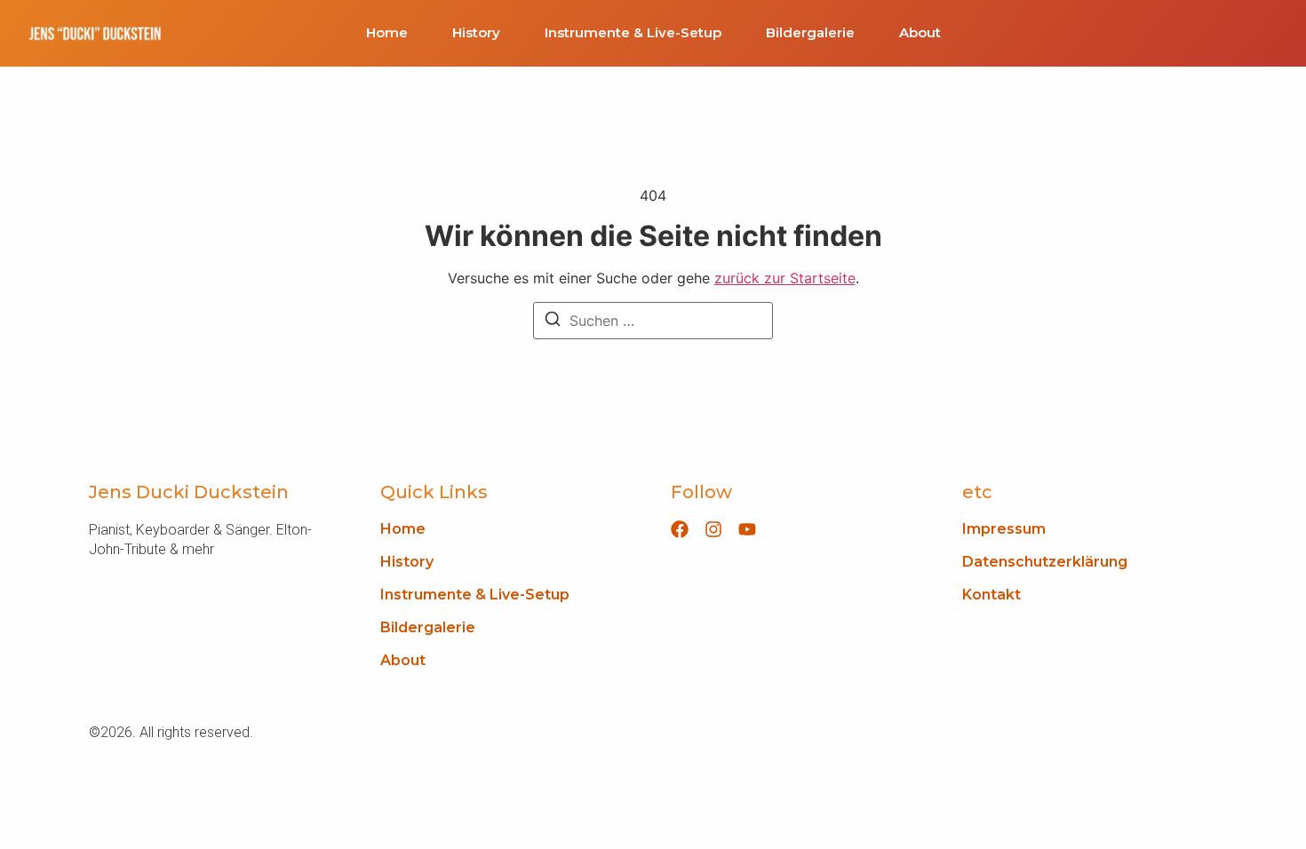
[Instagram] (713, 529)
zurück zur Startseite (785, 278)
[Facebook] (680, 529)
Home (387, 33)
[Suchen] (553, 321)
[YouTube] (747, 529)
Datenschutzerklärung (1044, 561)
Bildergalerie (810, 33)
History (476, 33)
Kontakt (991, 594)
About (920, 33)
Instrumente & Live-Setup (633, 33)
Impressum (1004, 528)
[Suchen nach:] (653, 320)
